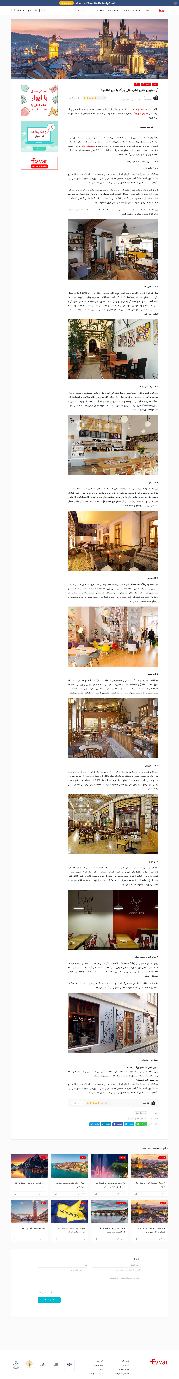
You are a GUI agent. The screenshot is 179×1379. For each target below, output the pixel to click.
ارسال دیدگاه (49, 1300)
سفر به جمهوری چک (142, 109)
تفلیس (163, 1203)
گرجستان (162, 1158)
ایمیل (85, 1265)
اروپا (155, 84)
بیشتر (81, 10)
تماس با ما (125, 1361)
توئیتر (131, 1124)
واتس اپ (144, 1124)
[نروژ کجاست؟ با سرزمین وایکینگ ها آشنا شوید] (29, 1166)
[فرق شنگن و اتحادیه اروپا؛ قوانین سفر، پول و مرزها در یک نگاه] (69, 1211)
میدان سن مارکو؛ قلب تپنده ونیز (33, 1228)
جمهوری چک (146, 84)
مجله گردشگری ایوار (122, 1373)
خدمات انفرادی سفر (96, 1373)
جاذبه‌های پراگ (88, 146)
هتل (101, 1369)
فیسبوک (119, 1124)
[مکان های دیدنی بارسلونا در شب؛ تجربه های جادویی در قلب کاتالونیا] (109, 1166)
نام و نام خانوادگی (135, 1265)
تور (148, 10)
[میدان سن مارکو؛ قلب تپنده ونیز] (29, 1211)
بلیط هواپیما (137, 10)
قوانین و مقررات (123, 1369)
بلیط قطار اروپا (113, 10)
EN (44, 10)
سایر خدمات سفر (98, 10)
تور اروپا (100, 1361)
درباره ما (126, 1365)
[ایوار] (163, 10)
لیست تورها (68, 3)
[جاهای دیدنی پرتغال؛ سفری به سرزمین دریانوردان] (69, 1166)
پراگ (137, 84)
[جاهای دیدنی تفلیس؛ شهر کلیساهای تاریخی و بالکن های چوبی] (149, 1211)
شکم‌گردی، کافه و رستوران (138, 1118)
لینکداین (107, 1124)
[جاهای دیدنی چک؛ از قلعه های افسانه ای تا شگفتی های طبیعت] (109, 1211)
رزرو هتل (125, 10)
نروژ (43, 1158)
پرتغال (83, 1158)
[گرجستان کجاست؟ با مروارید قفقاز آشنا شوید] (149, 1166)
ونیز (43, 1203)
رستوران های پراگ (140, 113)
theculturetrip (141, 1113)
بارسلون (122, 1158)
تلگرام (97, 1124)
